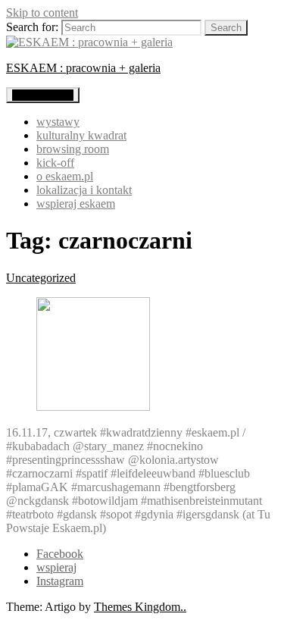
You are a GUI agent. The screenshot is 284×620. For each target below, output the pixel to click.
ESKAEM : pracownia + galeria (83, 67)
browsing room (72, 148)
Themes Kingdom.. (140, 606)
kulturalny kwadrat (81, 135)
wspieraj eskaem (75, 203)
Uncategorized (41, 277)
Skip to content (42, 12)
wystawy (58, 121)
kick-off (55, 162)
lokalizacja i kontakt (84, 189)
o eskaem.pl (64, 176)
